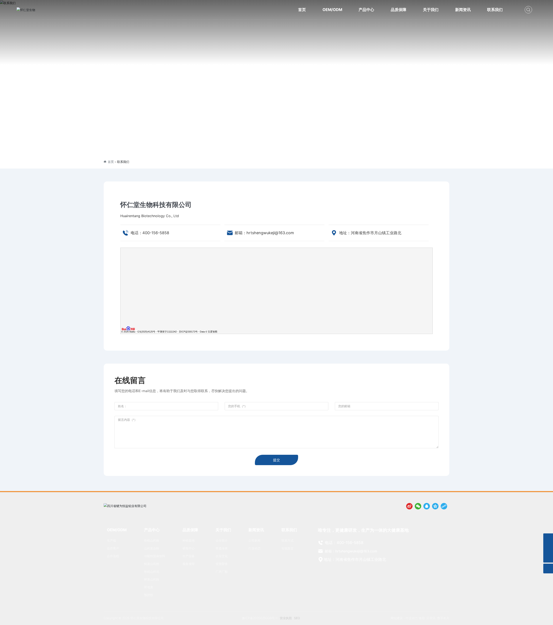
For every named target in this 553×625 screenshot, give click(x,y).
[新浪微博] (409, 506)
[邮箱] (548, 548)
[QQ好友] (426, 506)
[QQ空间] (435, 506)
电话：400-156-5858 (343, 542)
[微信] (418, 506)
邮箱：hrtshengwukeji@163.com (350, 551)
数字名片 (443, 618)
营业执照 (286, 618)
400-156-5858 (155, 233)
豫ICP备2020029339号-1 (260, 618)
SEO (297, 618)
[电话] (548, 538)
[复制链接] (444, 506)
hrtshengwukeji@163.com (270, 233)
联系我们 (276, 84)
